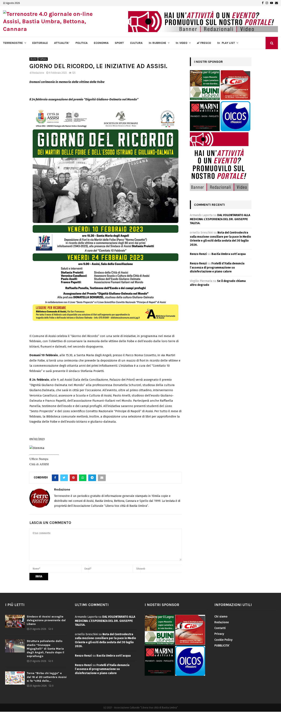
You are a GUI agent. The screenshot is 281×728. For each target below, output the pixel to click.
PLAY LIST (226, 43)
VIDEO (181, 43)
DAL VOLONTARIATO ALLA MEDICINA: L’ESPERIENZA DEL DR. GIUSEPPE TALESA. (220, 219)
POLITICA (81, 43)
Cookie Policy (223, 640)
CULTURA (136, 43)
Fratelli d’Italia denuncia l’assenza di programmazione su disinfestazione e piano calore (217, 267)
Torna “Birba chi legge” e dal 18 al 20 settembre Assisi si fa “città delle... (47, 676)
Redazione (38, 72)
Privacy (219, 634)
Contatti (220, 628)
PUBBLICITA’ (222, 645)
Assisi (33, 59)
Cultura (43, 59)
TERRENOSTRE (13, 43)
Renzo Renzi (198, 254)
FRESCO (204, 43)
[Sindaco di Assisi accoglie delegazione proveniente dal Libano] (15, 621)
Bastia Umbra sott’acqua (228, 254)
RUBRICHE (157, 43)
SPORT (119, 43)
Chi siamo (221, 616)
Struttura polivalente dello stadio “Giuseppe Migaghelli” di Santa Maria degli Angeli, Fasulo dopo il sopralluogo (45, 648)
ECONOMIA (101, 43)
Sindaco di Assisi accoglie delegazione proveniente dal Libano (46, 620)
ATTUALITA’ (61, 43)
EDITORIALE (40, 43)
